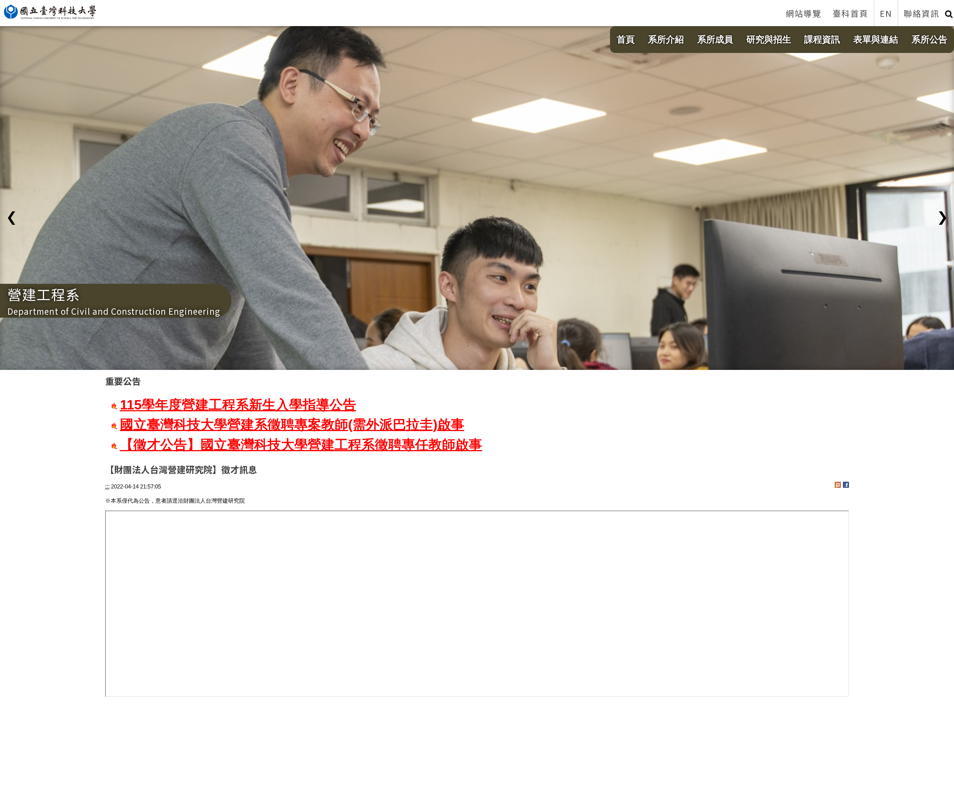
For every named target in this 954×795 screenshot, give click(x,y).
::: (107, 486)
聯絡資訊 (921, 13)
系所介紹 (666, 39)
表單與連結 (875, 39)
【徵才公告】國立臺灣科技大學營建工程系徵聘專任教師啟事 (301, 444)
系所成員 (715, 39)
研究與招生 (768, 39)
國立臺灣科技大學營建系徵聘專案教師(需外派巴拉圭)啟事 (292, 424)
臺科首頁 (850, 13)
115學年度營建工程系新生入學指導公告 (238, 405)
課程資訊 (822, 39)
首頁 (626, 39)
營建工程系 (43, 294)
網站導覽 (803, 13)
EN (886, 13)
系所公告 (929, 39)
